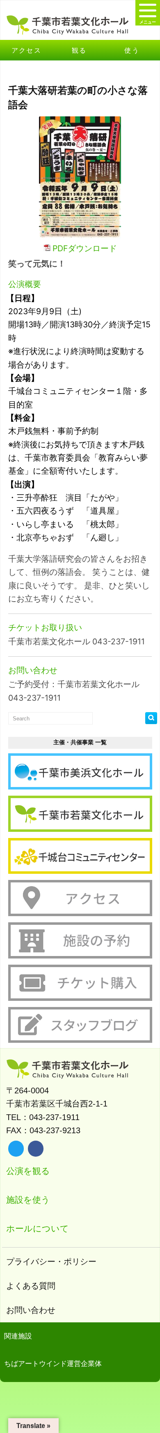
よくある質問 (30, 1285)
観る (79, 50)
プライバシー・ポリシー (51, 1261)
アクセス (26, 50)
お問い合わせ (30, 1310)
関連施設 (18, 1336)
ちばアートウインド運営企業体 (53, 1364)
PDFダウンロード (85, 248)
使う (131, 50)
